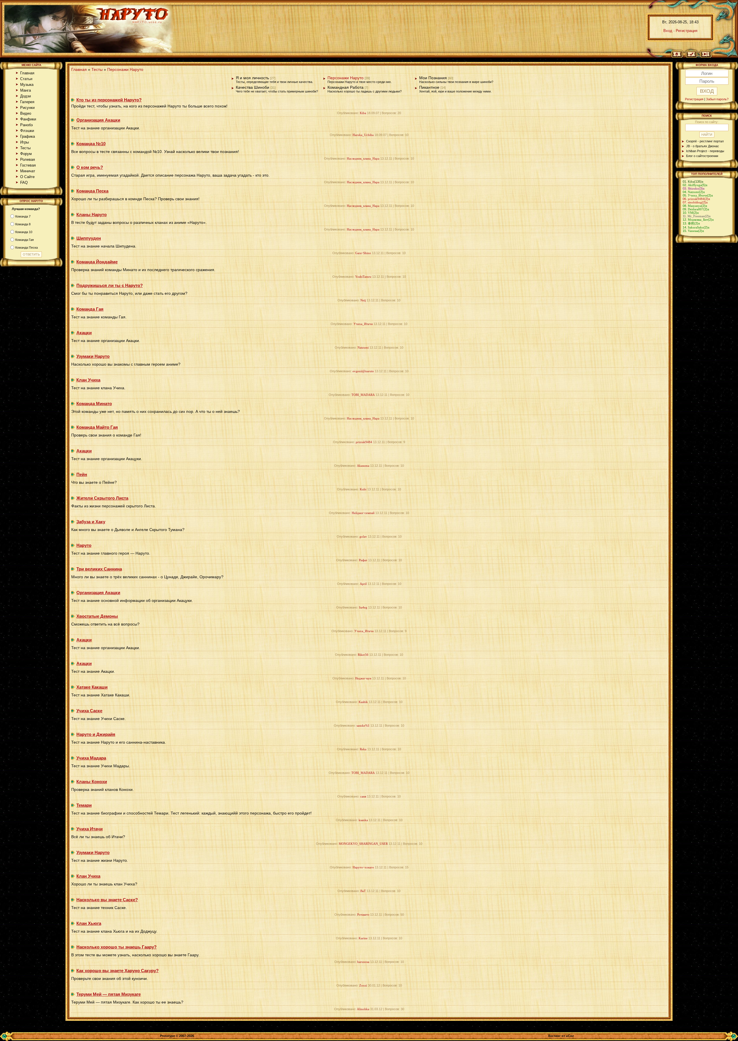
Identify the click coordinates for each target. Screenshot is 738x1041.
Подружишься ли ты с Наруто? (109, 285)
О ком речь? (89, 167)
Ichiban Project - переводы (705, 151)
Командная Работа (345, 87)
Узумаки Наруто (93, 356)
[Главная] (679, 54)
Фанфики (28, 119)
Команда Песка (26, 247)
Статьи (26, 79)
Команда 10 (23, 232)
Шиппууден (88, 238)
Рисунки (27, 107)
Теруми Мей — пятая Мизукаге (108, 994)
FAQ (24, 182)
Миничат (27, 171)
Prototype (167, 1036)
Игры (24, 142)
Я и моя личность (252, 78)
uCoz (570, 1036)
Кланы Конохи (91, 781)
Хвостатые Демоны (97, 616)
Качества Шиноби (252, 87)
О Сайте (27, 177)
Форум (26, 154)
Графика (27, 136)
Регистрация (686, 31)
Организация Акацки (98, 120)
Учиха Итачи (89, 828)
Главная (27, 73)
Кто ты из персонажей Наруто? (109, 99)
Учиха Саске (89, 710)
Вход (667, 31)
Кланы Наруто (91, 214)
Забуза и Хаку (90, 521)
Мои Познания (433, 78)
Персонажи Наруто (125, 69)
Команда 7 (23, 216)
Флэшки (27, 131)
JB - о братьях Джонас (702, 146)
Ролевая (27, 159)
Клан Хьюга (88, 923)
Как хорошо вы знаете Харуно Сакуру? (117, 970)
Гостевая (28, 165)
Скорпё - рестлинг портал (705, 141)
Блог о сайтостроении (702, 156)
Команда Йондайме (97, 261)
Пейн (81, 474)
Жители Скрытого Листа (102, 498)
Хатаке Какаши (92, 687)
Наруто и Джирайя (95, 734)
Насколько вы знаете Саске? (107, 899)
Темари (84, 805)
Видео (25, 113)
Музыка (26, 84)
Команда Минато (94, 403)
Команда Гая (24, 239)
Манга (25, 90)
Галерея (27, 102)
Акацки (84, 332)
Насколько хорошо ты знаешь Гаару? (116, 946)
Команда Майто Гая (97, 427)
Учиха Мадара (91, 757)
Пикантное (429, 87)
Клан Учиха (88, 379)
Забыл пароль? (717, 99)
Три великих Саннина (99, 568)
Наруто (83, 545)
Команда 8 (23, 224)
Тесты (25, 148)
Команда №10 (91, 143)
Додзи (25, 96)
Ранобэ (26, 125)
